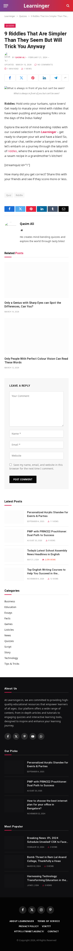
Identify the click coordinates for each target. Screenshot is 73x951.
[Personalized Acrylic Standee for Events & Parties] (14, 517)
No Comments (45, 65)
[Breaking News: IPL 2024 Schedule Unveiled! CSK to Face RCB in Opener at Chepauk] (14, 842)
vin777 (46, 926)
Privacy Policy (29, 926)
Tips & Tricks (11, 663)
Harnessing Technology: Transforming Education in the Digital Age (46, 880)
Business (9, 601)
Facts (7, 618)
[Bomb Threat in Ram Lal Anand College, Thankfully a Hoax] (14, 861)
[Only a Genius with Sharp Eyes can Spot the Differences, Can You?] (36, 280)
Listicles (9, 629)
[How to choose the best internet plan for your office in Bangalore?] (14, 805)
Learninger (9, 16)
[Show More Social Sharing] (65, 77)
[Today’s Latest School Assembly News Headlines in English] (14, 555)
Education (10, 607)
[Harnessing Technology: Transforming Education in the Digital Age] (14, 881)
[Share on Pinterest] (32, 77)
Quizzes (23, 16)
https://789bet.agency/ (29, 931)
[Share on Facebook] (9, 77)
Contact (53, 931)
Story (7, 652)
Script (7, 646)
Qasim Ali (20, 57)
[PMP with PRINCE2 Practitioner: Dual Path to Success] (14, 536)
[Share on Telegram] (55, 77)
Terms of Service (49, 921)
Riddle (19, 195)
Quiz (8, 195)
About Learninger (22, 921)
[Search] (67, 6)
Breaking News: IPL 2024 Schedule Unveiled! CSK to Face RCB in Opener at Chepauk (46, 841)
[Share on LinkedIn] (44, 77)
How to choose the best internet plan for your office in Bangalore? (47, 804)
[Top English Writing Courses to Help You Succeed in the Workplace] (14, 574)
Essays (8, 612)
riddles (12, 151)
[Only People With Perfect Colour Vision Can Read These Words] (36, 336)
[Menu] (6, 6)
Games (8, 624)
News (7, 635)
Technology (11, 658)
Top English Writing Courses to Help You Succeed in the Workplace (46, 573)
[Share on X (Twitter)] (21, 77)
